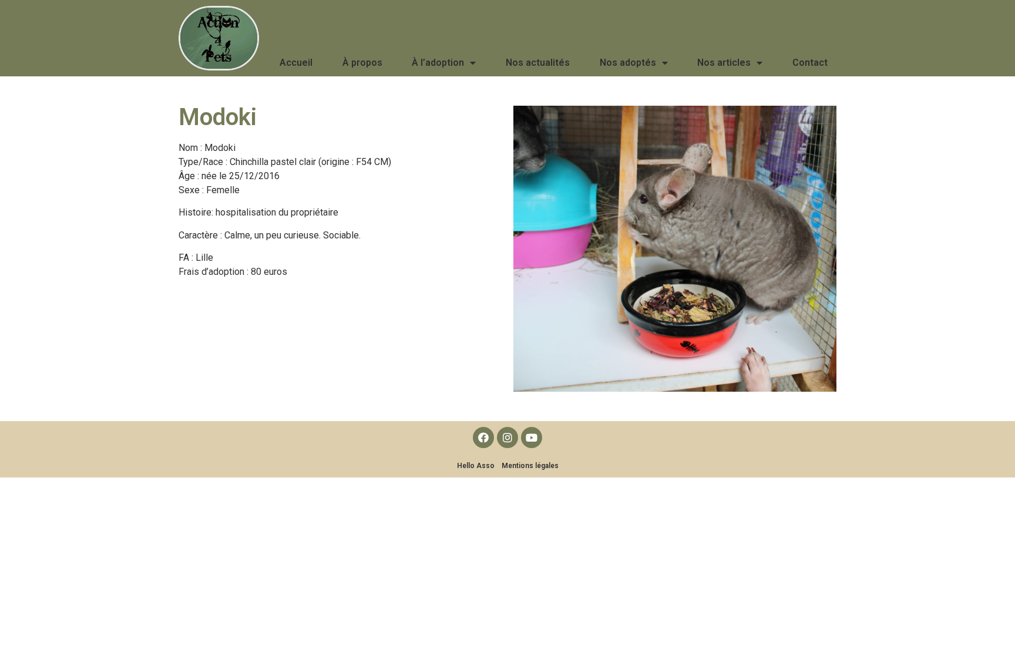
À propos (362, 62)
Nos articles (724, 62)
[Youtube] (531, 437)
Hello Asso (476, 466)
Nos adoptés (628, 62)
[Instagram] (507, 437)
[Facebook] (483, 437)
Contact (810, 62)
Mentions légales (530, 466)
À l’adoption (438, 62)
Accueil (296, 62)
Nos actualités (538, 62)
